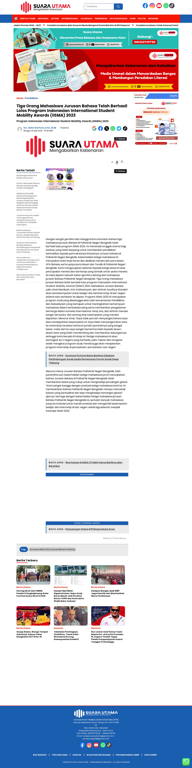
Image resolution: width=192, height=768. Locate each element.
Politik (142, 18)
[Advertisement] (87, 214)
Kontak (77, 754)
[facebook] (146, 7)
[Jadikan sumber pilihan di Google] (95, 130)
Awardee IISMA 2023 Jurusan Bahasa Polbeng (52, 549)
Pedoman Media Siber (127, 754)
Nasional (43, 18)
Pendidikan (101, 18)
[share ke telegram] (120, 130)
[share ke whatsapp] (113, 130)
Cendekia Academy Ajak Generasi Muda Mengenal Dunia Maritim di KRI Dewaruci (77, 25)
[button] (112, 162)
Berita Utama (28, 18)
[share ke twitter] (107, 130)
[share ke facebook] (101, 130)
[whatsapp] (166, 7)
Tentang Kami (59, 754)
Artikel (55, 18)
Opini (132, 18)
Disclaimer (150, 754)
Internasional (70, 18)
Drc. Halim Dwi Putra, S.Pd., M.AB (40, 128)
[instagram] (153, 7)
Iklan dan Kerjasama (99, 754)
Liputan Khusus (118, 18)
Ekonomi (153, 18)
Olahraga (86, 18)
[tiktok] (172, 7)
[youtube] (159, 7)
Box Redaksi (39, 754)
